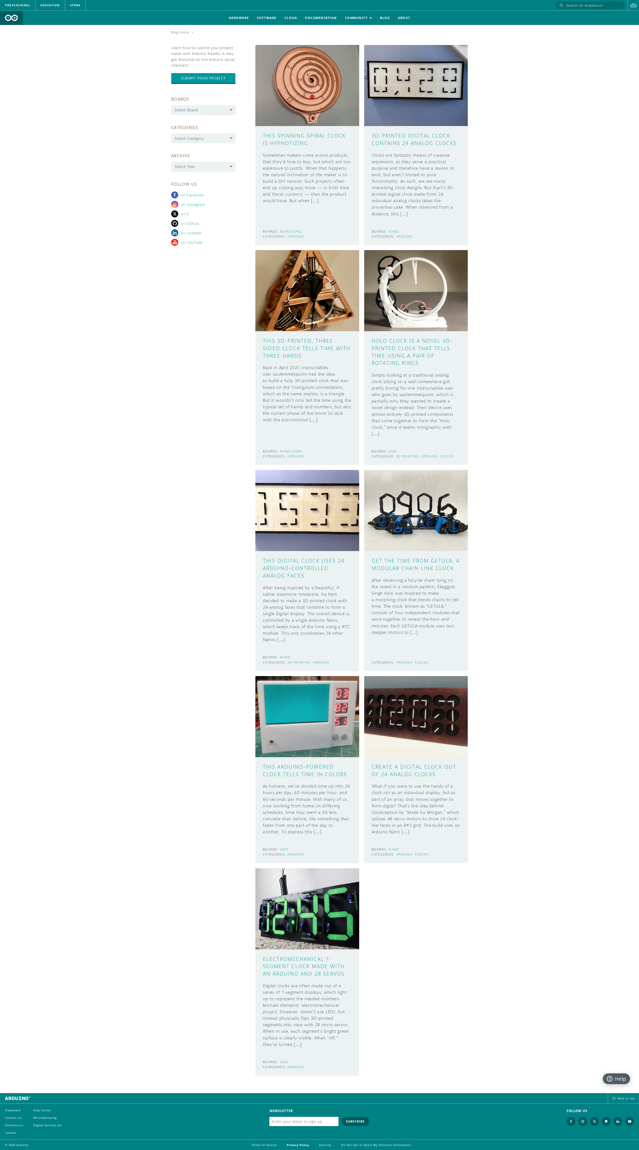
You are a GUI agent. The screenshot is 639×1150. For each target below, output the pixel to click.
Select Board (186, 110)
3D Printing (407, 456)
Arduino (295, 236)
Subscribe (355, 1121)
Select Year (185, 166)
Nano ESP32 (291, 231)
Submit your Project (203, 78)
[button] (633, 5)
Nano (393, 231)
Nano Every (291, 451)
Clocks (447, 456)
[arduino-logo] (11, 18)
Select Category (189, 138)
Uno (392, 451)
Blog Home (180, 32)
